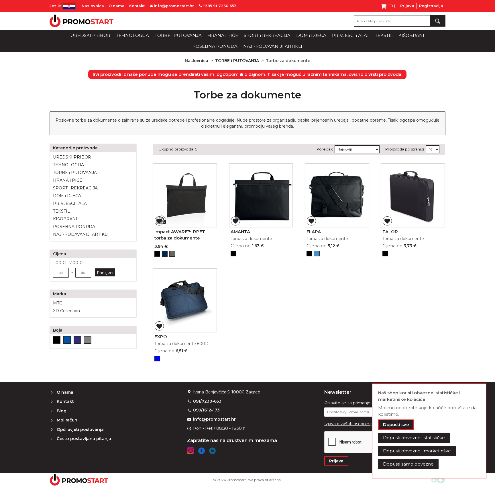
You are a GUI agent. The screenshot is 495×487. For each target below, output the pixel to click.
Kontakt (137, 5)
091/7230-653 (207, 401)
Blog (61, 410)
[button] (159, 220)
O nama (117, 5)
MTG (57, 303)
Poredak (325, 149)
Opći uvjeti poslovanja (80, 429)
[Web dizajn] (438, 479)
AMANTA (240, 231)
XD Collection (66, 310)
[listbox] (184, 254)
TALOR (390, 231)
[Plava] (67, 340)
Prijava (407, 5)
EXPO (160, 336)
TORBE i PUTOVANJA (237, 60)
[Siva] (87, 340)
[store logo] (81, 21)
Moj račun (67, 420)
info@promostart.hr (214, 419)
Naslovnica (93, 5)
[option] (157, 254)
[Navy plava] (77, 340)
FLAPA (314, 231)
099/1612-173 (206, 410)
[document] (429, 431)
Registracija (431, 5)
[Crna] (56, 340)
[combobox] (399, 21)
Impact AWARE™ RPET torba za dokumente (179, 235)
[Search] (437, 21)
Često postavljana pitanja (84, 438)
